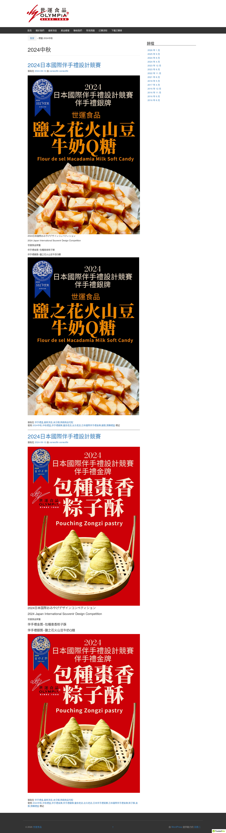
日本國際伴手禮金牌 (91, 425)
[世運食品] (47, 13)
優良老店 (67, 425)
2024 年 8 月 (154, 57)
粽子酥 (132, 802)
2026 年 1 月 (154, 50)
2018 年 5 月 (154, 80)
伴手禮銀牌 (57, 425)
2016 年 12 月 (154, 88)
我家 (32, 38)
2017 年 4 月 (154, 84)
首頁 (29, 30)
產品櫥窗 (65, 30)
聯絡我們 (77, 30)
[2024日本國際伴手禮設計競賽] (84, 154)
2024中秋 (37, 425)
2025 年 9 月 (154, 53)
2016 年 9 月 (154, 96)
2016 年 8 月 (154, 100)
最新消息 (52, 30)
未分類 (56, 422)
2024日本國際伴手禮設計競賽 (64, 65)
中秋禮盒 (46, 425)
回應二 (197, 826)
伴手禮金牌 (57, 802)
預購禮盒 (110, 425)
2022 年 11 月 (154, 73)
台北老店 (76, 425)
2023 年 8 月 (154, 69)
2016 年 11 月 (154, 92)
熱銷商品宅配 (66, 422)
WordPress (176, 826)
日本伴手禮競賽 (100, 802)
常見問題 (90, 30)
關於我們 (40, 30)
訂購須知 (103, 30)
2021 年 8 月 (154, 77)
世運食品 (37, 826)
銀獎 (103, 425)
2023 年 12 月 (154, 65)
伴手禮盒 (39, 422)
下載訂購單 (116, 30)
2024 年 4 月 (154, 61)
